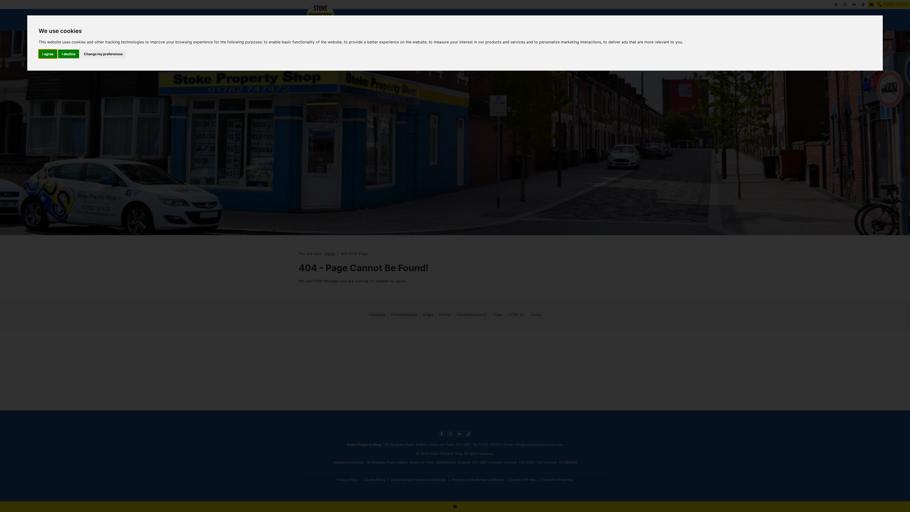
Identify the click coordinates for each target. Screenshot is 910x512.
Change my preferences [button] (103, 54)
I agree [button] (47, 54)
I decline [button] (68, 54)
